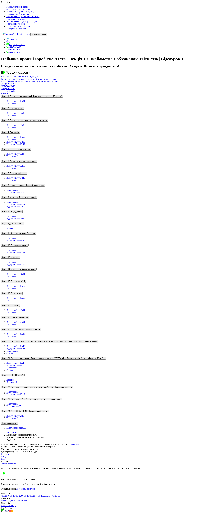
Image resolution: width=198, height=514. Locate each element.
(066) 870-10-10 (8, 84)
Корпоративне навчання (31, 81)
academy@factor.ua (9, 91)
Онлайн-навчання (27, 79)
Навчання (5, 93)
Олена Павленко (8, 464)
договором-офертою (25, 489)
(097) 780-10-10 (8, 86)
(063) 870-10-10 (8, 88)
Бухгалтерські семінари (46, 79)
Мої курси (11, 432)
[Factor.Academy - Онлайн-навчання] (16, 74)
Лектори (54, 81)
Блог (3, 76)
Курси (8, 76)
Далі (3, 459)
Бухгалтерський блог (10, 81)
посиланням (73, 444)
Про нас (46, 81)
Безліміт (4, 501)
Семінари (15, 76)
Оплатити (5, 454)
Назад (3, 456)
